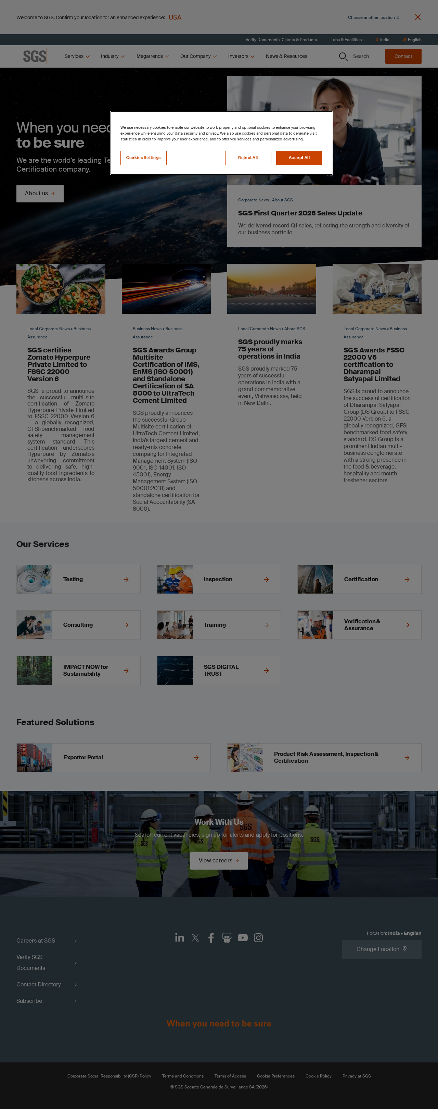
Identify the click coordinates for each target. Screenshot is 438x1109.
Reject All (248, 157)
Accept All (299, 157)
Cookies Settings (143, 157)
